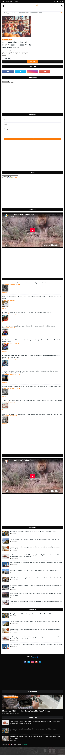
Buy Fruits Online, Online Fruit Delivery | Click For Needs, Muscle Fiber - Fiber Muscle (16, 45)
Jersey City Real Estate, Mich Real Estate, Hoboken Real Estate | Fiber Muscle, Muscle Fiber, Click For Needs (35, 594)
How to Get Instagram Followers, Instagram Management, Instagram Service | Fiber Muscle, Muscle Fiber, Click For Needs (32, 341)
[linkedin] (40, 662)
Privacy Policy (9, 1)
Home (3, 1)
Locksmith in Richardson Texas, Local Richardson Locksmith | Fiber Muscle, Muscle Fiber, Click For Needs (35, 548)
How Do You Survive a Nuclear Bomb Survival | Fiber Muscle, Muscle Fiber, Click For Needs (27, 283)
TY (12, 744)
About (54, 744)
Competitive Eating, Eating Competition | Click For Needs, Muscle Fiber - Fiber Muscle (26, 312)
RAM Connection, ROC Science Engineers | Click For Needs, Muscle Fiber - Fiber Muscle (34, 539)
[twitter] (57, 1)
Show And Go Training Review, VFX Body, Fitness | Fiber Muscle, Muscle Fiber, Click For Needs (28, 326)
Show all (59, 13)
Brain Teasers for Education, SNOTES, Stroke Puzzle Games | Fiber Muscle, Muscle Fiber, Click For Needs (36, 602)
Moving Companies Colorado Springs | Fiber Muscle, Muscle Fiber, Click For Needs (33, 532)
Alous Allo (6, 50)
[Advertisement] (32, 98)
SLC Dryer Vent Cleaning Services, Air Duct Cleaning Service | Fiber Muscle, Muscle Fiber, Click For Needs (36, 586)
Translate (14, 178)
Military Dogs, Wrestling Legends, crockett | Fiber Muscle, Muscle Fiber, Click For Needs (34, 570)
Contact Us (60, 744)
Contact (16, 1)
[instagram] (60, 1)
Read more (5, 292)
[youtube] (44, 71)
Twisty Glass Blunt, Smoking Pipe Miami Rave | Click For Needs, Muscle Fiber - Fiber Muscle (35, 578)
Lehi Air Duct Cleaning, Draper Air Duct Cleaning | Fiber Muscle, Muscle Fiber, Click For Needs (36, 562)
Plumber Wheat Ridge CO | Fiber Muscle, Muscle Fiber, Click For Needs (26, 711)
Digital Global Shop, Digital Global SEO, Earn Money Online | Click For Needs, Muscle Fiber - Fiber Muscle (32, 386)
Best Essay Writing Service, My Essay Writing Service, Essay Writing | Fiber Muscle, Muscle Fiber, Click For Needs (31, 297)
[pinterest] (62, 1)
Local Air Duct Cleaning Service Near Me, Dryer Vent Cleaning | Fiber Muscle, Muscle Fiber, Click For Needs (32, 414)
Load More (32, 61)
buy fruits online (7, 39)
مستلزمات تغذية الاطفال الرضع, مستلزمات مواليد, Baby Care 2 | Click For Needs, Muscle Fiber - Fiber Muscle (32, 400)
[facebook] (54, 1)
